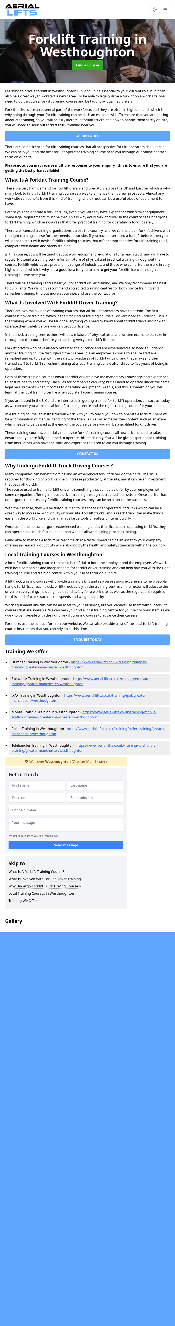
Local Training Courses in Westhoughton (41, 893)
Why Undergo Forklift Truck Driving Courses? (45, 886)
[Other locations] (154, 9)
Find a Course (87, 65)
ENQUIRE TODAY (88, 639)
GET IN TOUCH (88, 136)
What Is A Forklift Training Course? (36, 871)
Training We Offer (23, 900)
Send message (66, 845)
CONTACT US (87, 453)
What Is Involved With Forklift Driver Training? (45, 879)
